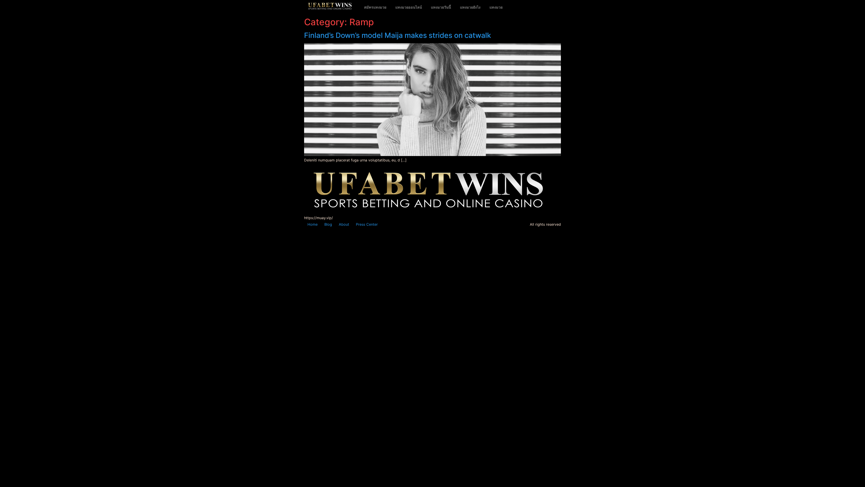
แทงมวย (496, 7)
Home (312, 224)
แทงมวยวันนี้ (441, 7)
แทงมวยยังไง (470, 7)
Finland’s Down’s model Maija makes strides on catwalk (397, 35)
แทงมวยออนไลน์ (408, 7)
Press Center (367, 224)
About (344, 224)
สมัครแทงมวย (375, 7)
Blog (328, 224)
